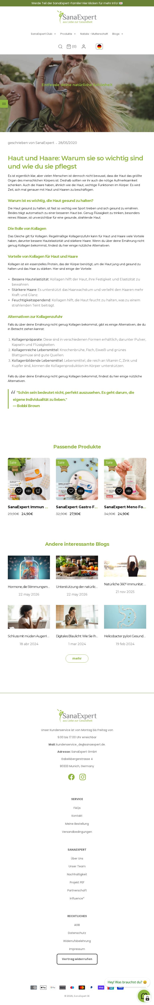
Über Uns (77, 858)
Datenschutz (77, 933)
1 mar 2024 (77, 644)
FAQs (77, 808)
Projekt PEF (77, 882)
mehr (77, 658)
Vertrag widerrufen (77, 959)
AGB (77, 925)
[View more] (38, 491)
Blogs (117, 34)
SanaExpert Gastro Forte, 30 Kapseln (90, 507)
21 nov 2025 (125, 592)
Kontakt (77, 816)
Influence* (77, 898)
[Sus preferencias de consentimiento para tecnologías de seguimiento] (147, 998)
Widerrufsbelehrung (77, 941)
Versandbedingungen (77, 832)
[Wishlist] (19, 491)
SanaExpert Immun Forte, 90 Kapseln (43, 507)
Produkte (68, 34)
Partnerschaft (77, 890)
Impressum (77, 949)
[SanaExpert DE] (77, 17)
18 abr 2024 (29, 644)
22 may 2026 (29, 594)
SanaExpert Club (43, 34)
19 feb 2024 (125, 644)
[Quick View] (28, 491)
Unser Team (77, 866)
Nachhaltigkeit (77, 874)
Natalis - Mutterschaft (94, 34)
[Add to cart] (90, 491)
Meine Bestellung (77, 824)
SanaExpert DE (82, 996)
